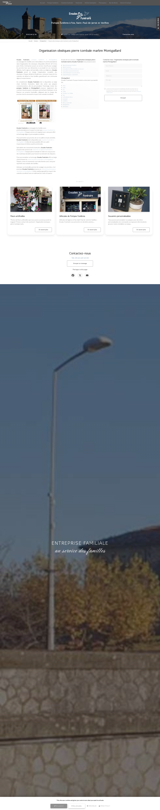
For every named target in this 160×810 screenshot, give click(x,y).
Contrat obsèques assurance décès (71, 72)
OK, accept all (59, 806)
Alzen (64, 85)
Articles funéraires (90, 3)
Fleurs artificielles (17, 216)
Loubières (65, 101)
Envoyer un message (80, 263)
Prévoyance (102, 3)
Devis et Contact (125, 3)
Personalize (92, 806)
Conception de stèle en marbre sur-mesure (73, 69)
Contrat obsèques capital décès (70, 74)
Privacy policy (105, 806)
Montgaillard (43, 41)
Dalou (64, 91)
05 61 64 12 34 (31, 34)
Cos (64, 89)
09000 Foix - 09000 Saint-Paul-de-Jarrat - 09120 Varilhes (81, 34)
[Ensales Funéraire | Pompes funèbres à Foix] (7, 3)
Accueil (42, 3)
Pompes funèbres (52, 3)
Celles (64, 87)
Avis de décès (113, 3)
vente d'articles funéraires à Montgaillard (40, 159)
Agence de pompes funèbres (69, 65)
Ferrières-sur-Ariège (68, 93)
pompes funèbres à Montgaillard (44, 59)
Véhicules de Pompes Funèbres (72, 216)
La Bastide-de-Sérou (68, 97)
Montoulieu (65, 106)
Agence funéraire (67, 67)
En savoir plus (43, 230)
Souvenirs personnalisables (119, 216)
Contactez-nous (128, 34)
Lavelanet (65, 99)
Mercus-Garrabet (67, 103)
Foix (64, 95)
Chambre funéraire (67, 3)
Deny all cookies (77, 806)
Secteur (36, 41)
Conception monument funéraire (71, 71)
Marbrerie (79, 3)
